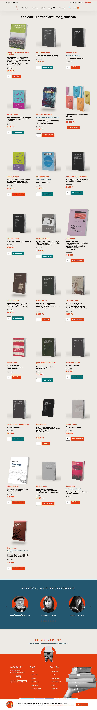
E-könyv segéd (36, 689)
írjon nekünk (48, 640)
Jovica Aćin (70, 486)
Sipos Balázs (49, 117)
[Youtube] (90, 2)
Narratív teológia (13, 427)
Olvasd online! (47, 67)
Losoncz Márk (40, 117)
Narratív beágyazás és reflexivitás (45, 367)
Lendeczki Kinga (48, 616)
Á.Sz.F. (53, 675)
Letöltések (34, 685)
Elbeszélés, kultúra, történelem (19, 241)
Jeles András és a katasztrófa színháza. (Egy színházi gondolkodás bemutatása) (18, 305)
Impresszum (55, 671)
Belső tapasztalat (43, 182)
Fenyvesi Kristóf (72, 176)
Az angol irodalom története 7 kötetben (77, 115)
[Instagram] (81, 669)
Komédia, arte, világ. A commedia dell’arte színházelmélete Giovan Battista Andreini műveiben (76, 305)
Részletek (16, 76)
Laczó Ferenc (41, 424)
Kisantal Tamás (13, 238)
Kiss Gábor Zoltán (43, 53)
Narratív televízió (72, 365)
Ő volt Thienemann (73, 427)
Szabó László (40, 179)
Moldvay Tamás (23, 551)
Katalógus (34, 8)
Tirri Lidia (10, 54)
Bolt (32, 671)
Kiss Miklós (83, 176)
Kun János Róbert (12, 551)
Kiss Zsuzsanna (13, 176)
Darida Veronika (13, 300)
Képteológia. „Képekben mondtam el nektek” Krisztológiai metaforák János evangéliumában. (48, 305)
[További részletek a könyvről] (19, 36)
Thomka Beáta (71, 53)
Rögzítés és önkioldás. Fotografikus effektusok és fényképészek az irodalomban (48, 490)
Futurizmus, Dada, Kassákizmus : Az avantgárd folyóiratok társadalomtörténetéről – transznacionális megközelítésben (77, 245)
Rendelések (34, 682)
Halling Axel (11, 53)
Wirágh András (12, 486)
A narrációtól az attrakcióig (47, 56)
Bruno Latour (12, 548)
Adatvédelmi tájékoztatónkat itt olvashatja (61, 705)
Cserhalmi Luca (77, 616)
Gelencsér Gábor (43, 238)
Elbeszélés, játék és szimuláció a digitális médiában (77, 180)
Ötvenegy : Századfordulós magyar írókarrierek (17, 490)
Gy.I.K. (53, 685)
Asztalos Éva (70, 55)
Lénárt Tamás (41, 486)
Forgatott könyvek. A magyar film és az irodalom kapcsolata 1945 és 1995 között (48, 243)
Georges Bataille (42, 176)
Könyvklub (52, 8)
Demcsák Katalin (72, 300)
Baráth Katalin (12, 115)
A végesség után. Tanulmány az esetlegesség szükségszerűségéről (47, 121)
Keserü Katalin (12, 362)
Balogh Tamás (71, 424)
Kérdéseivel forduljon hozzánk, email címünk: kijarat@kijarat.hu (48, 644)
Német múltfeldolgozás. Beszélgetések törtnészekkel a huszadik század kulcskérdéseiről (48, 429)
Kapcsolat (62, 8)
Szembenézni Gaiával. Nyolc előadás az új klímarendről (18, 556)
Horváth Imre (41, 300)
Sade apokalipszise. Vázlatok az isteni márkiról (77, 493)
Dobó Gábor (70, 238)
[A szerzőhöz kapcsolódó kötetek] (48, 604)
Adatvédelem (56, 678)
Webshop (25, 8)
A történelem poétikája (75, 58)
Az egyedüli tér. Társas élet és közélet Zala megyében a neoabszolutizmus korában (18, 181)
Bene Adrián (41, 362)
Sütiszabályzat (56, 682)
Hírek (43, 8)
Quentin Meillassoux (44, 115)
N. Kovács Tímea (23, 53)
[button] (6, 607)
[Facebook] (76, 669)
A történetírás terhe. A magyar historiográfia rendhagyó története (19, 119)
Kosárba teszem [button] (48, 135)
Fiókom (33, 678)
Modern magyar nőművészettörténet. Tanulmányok (15, 366)
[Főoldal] (17, 8)
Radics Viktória (70, 489)
